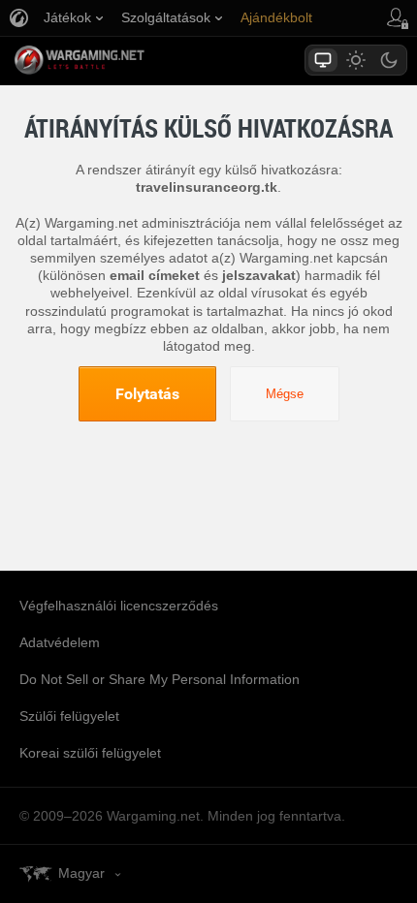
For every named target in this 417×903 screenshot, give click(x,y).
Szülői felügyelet (69, 716)
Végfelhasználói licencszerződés (118, 605)
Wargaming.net (113, 60)
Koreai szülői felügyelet (90, 753)
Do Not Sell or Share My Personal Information (159, 679)
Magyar (81, 873)
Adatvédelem (59, 642)
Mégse (285, 394)
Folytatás (147, 393)
